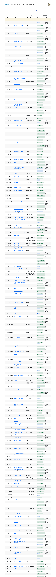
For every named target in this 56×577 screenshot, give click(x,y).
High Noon (15, 445)
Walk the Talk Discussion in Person (19, 351)
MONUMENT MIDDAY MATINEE (18, 566)
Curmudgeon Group (17, 184)
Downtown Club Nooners (17, 68)
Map (48, 15)
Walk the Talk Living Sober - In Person (19, 173)
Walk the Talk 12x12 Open (17, 33)
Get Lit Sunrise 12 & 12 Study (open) (19, 50)
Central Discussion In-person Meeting (19, 280)
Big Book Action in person (18, 125)
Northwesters (16, 99)
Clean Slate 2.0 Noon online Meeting (19, 63)
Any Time (31, 15)
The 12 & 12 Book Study (17, 459)
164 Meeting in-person (17, 356)
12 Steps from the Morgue (18, 120)
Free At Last (15, 380)
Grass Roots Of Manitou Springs (19, 389)
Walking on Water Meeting (18, 201)
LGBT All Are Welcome (17, 243)
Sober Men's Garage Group (18, 245)
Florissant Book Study (17, 73)
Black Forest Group (16, 271)
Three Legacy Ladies (17, 237)
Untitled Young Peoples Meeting (19, 277)
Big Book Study (16, 225)
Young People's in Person (17, 413)
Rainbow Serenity (16, 112)
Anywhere (16, 15)
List (44, 15)
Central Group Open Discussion (18, 36)
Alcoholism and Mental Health (18, 250)
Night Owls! (15, 162)
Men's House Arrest (17, 266)
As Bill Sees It (16, 182)
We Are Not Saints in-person (18, 89)
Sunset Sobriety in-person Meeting (19, 102)
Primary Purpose (16, 483)
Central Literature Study (17, 475)
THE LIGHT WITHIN (16, 38)
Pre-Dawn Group (16, 165)
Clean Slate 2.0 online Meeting (18, 313)
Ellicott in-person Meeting (18, 258)
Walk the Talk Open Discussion (18, 86)
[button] (33, 4)
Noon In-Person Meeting (17, 76)
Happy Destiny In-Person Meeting (19, 148)
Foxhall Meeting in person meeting (19, 378)
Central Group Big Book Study (18, 151)
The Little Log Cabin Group (18, 400)
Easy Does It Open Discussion (18, 28)
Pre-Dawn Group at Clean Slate (18, 44)
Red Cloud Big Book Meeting (18, 486)
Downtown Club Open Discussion (19, 25)
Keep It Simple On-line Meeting (18, 52)
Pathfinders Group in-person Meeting (19, 142)
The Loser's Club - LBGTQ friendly (19, 402)
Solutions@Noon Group (17, 84)
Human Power (16, 264)
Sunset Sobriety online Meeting (18, 398)
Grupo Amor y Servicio (17, 134)
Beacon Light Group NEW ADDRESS (19, 497)
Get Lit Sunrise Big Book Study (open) (19, 297)
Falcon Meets (16, 130)
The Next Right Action (17, 488)
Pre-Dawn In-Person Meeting (18, 291)
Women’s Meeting (16, 367)
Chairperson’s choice (17, 311)
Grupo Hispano (16, 145)
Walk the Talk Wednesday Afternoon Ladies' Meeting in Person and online (19, 343)
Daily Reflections (16, 66)
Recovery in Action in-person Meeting (19, 513)
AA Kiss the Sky (16, 22)
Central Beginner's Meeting (18, 525)
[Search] (12, 15)
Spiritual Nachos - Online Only (18, 30)
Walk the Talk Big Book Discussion (19, 302)
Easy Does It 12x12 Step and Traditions (19, 255)
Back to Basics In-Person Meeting (19, 96)
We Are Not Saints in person (18, 335)
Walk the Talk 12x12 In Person (18, 547)
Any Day (24, 15)
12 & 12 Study (16, 354)
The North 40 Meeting (17, 235)
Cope (14, 91)
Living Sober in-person (17, 348)
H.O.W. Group (16, 137)
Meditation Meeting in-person (18, 217)
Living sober (15, 107)
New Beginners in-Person (17, 229)
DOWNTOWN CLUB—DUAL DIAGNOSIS (20, 372)
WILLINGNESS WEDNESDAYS (18, 337)
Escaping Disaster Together (18, 227)
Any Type (38, 15)
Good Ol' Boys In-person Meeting (19, 382)
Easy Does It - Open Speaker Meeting (19, 502)
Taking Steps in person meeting (18, 478)
